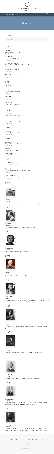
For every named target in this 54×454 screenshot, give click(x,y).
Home (11, 439)
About (16, 439)
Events (22, 439)
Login (43, 439)
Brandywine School (43, 430)
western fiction (24, 352)
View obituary (8, 117)
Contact (37, 439)
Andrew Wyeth (31, 326)
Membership (10, 35)
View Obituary (8, 54)
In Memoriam (10, 39)
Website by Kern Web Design (27, 451)
